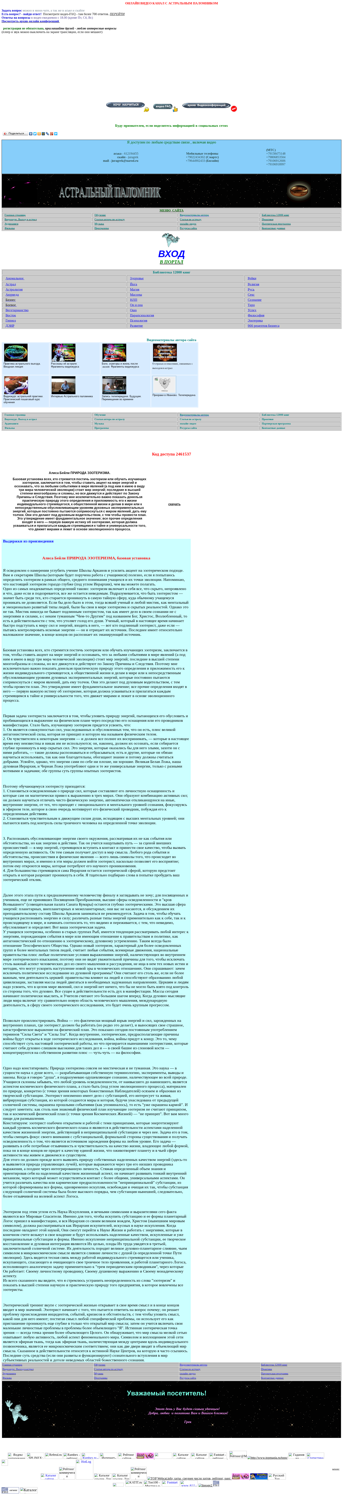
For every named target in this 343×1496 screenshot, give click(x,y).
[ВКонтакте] (31, 133)
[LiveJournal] (47, 133)
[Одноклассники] (39, 133)
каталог (335, 1469)
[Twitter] (35, 133)
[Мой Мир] (43, 133)
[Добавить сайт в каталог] (216, 1485)
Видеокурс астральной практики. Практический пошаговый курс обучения (23, 399)
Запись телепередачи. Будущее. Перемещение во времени (122, 398)
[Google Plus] (52, 133)
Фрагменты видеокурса (65, 366)
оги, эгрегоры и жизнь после (121, 363)
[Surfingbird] (56, 133)
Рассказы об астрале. (64, 363)
